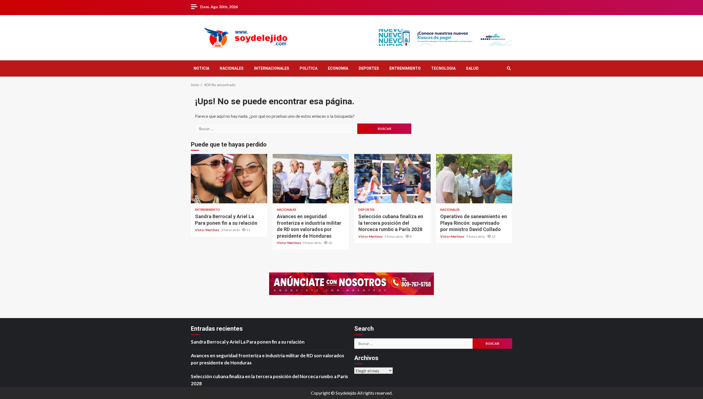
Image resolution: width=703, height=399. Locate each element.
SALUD (472, 68)
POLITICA (308, 68)
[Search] (508, 68)
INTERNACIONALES (271, 68)
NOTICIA (201, 68)
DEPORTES (369, 68)
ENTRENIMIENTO (405, 68)
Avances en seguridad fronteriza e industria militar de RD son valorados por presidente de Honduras (311, 178)
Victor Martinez (207, 230)
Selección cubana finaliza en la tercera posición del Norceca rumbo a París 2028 (392, 178)
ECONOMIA (338, 68)
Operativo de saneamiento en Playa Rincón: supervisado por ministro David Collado (474, 178)
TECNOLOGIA (443, 68)
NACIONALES (232, 68)
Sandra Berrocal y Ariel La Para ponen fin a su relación (229, 178)
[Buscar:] (276, 128)
